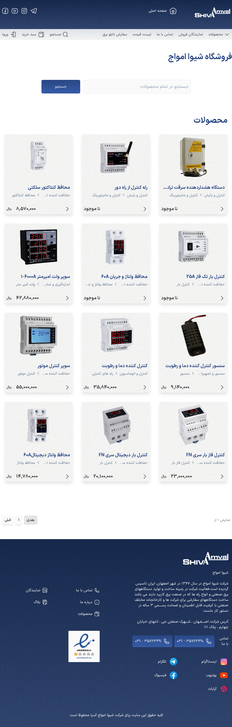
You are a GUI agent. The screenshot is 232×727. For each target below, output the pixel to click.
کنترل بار (183, 284)
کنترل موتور (26, 373)
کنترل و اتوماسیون (133, 373)
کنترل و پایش (214, 195)
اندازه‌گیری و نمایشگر (55, 284)
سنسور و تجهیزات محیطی (210, 373)
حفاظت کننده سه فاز (55, 373)
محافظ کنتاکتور (23, 195)
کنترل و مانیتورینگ (183, 195)
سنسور (185, 373)
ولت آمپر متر (25, 284)
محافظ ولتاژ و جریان (98, 284)
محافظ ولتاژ (26, 463)
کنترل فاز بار (181, 463)
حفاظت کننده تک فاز (55, 195)
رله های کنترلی (102, 373)
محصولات (215, 34)
